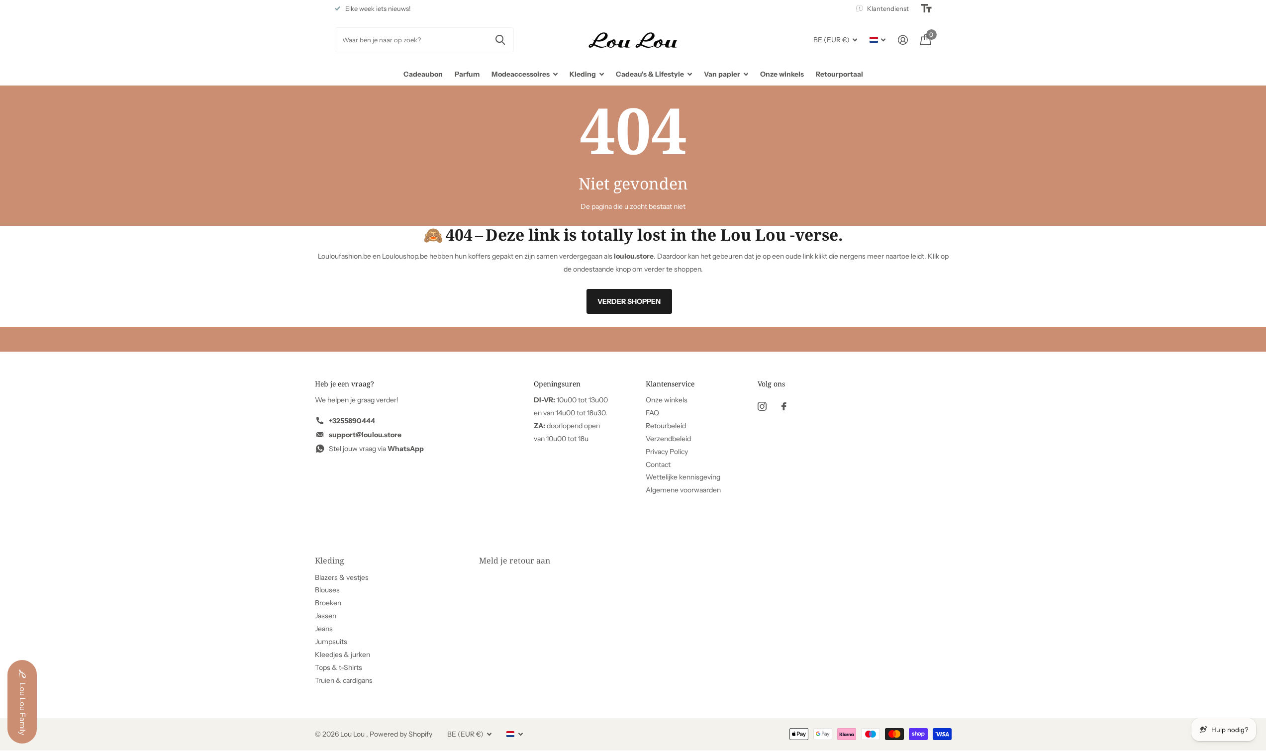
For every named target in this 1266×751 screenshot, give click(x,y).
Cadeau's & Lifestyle (650, 74)
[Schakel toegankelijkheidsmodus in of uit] (926, 8)
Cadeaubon (423, 74)
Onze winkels (782, 74)
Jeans (324, 628)
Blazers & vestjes (342, 577)
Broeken (328, 602)
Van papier (722, 74)
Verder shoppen (629, 301)
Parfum (467, 74)
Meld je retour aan (514, 560)
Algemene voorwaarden (683, 489)
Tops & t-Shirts (338, 667)
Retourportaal (839, 74)
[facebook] (783, 406)
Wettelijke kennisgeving (683, 476)
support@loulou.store (365, 434)
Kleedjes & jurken (342, 654)
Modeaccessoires (520, 74)
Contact (658, 464)
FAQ (652, 412)
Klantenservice (670, 383)
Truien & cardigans (344, 680)
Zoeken (500, 39)
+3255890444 (352, 420)
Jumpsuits (331, 641)
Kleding (583, 74)
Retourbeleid (666, 425)
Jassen (325, 615)
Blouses (327, 589)
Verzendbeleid (668, 438)
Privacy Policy (667, 451)
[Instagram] (762, 406)
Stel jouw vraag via (376, 448)
